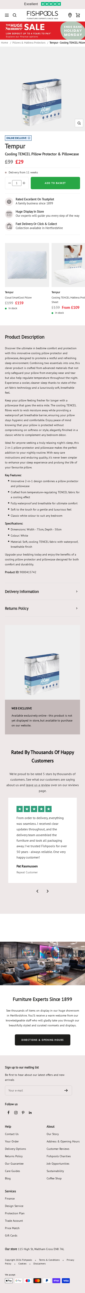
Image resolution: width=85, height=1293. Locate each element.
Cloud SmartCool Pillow (18, 297)
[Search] (15, 15)
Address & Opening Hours (63, 1141)
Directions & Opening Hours (42, 1039)
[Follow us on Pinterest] (23, 1112)
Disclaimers (39, 1263)
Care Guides (12, 1171)
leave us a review (38, 785)
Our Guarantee (14, 1163)
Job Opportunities (58, 1163)
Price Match (12, 1228)
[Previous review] (37, 891)
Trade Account (14, 1221)
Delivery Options (15, 1149)
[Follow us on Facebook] (8, 1112)
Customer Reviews (58, 1149)
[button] (79, 123)
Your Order (12, 1141)
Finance (10, 1198)
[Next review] (48, 891)
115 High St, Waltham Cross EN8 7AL (41, 1249)
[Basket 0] (78, 15)
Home (4, 42)
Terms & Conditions (49, 1259)
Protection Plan (15, 1213)
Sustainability (55, 1171)
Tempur (9, 292)
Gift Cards (11, 1235)
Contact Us (12, 1134)
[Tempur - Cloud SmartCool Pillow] (27, 265)
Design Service (14, 1206)
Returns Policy (14, 1156)
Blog (8, 1178)
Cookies (22, 1263)
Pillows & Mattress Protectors (28, 42)
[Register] (66, 1090)
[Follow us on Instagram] (15, 1112)
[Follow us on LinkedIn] (30, 1112)
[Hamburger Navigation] (7, 15)
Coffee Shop (54, 1178)
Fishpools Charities (59, 1156)
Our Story (53, 1134)
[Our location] (70, 15)
